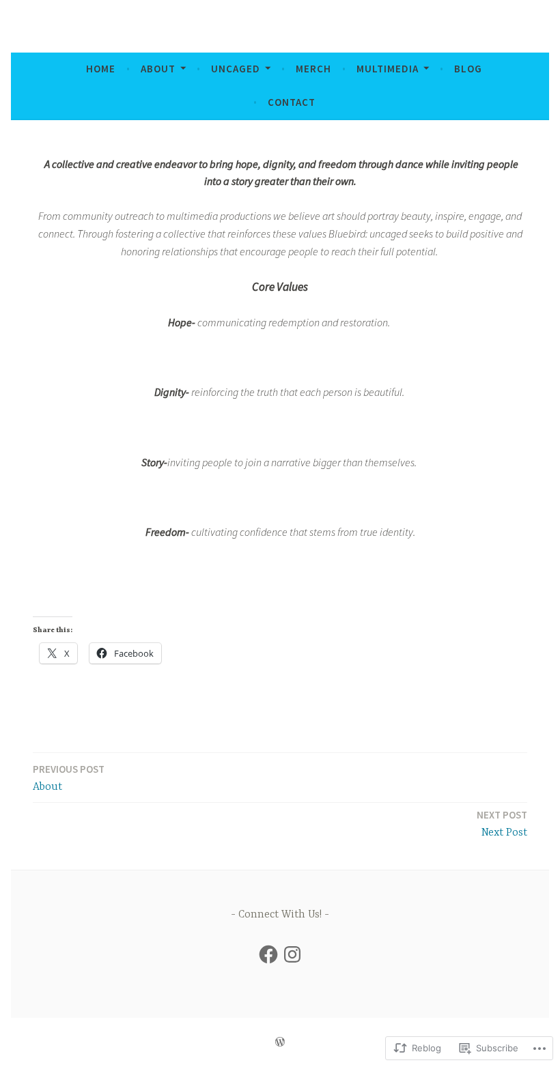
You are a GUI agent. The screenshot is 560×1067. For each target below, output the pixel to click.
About (158, 68)
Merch (313, 68)
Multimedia (387, 68)
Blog (468, 68)
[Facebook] (268, 954)
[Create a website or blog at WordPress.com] (280, 1042)
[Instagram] (292, 954)
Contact (292, 102)
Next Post (502, 823)
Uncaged (235, 68)
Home (100, 68)
